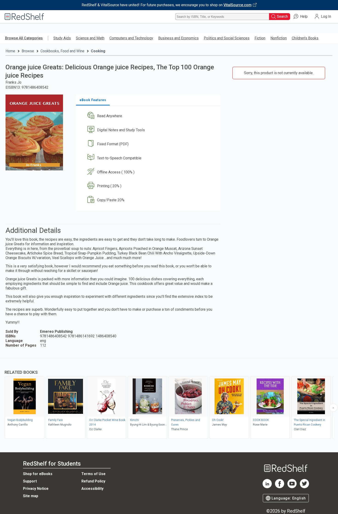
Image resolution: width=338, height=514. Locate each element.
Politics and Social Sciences (226, 38)
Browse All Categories (24, 38)
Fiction (260, 38)
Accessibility (92, 488)
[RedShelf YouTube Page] (292, 487)
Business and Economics (178, 38)
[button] (149, 116)
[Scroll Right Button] (333, 407)
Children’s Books (305, 38)
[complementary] (169, 399)
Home (10, 51)
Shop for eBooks (37, 474)
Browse (28, 51)
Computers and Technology (131, 38)
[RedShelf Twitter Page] (304, 487)
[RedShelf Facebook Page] (279, 487)
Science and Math (90, 38)
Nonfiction (278, 38)
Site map (30, 496)
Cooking (98, 51)
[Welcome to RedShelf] (24, 16)
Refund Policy (93, 481)
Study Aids (62, 38)
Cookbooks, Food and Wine (62, 51)
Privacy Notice (36, 488)
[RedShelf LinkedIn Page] (267, 487)
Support (30, 481)
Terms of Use (93, 474)
